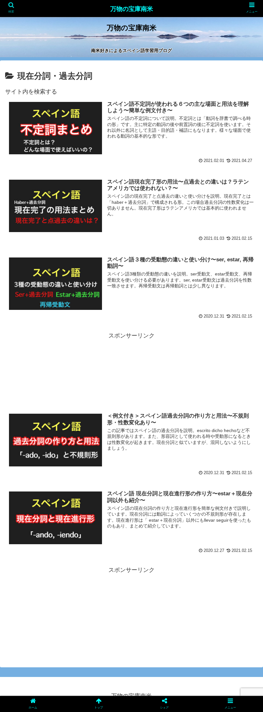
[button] (243, 584)
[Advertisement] (131, 370)
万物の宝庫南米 (131, 8)
